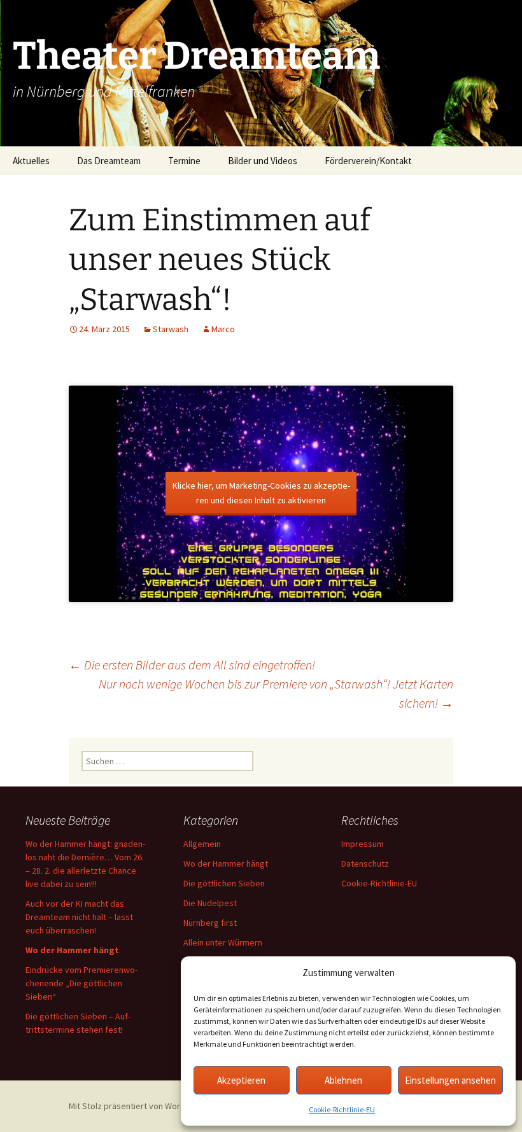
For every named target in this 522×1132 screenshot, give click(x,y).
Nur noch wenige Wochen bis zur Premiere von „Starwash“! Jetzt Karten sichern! (276, 693)
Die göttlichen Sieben (224, 883)
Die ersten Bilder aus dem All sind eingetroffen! (192, 665)
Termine (184, 161)
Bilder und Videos (262, 161)
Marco (223, 329)
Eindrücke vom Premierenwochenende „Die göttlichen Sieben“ (81, 983)
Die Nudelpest (210, 903)
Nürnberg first (210, 922)
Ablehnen (343, 1080)
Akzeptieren (241, 1080)
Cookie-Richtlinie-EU (342, 1109)
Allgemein (202, 843)
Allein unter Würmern (222, 942)
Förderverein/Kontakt (368, 161)
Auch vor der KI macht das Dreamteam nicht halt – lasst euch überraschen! (79, 917)
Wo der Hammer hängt (225, 863)
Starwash (170, 329)
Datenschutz (365, 863)
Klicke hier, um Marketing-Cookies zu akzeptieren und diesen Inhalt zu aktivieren (261, 493)
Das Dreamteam (109, 161)
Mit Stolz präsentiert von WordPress (139, 1106)
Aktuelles (31, 161)
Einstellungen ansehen (450, 1080)
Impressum (362, 843)
